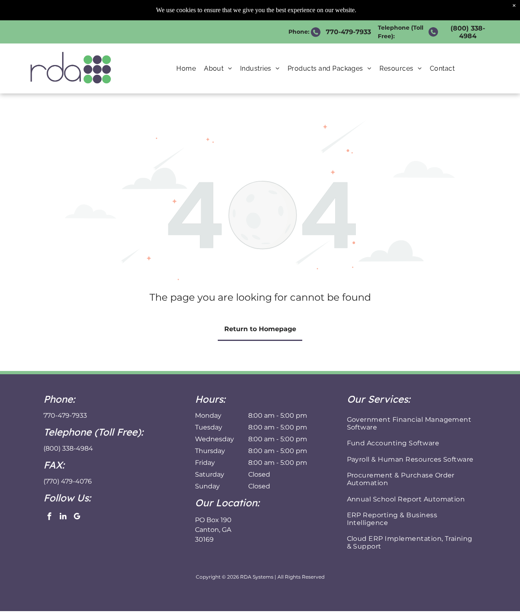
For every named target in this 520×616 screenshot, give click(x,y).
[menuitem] (186, 68)
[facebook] (49, 517)
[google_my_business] (77, 517)
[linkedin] (63, 517)
